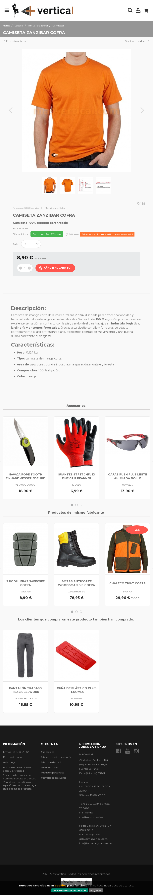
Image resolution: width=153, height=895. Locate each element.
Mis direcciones (49, 767)
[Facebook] (118, 751)
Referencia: (18, 208)
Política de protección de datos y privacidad (17, 769)
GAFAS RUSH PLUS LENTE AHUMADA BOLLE (127, 476)
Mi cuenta (49, 744)
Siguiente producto (136, 41)
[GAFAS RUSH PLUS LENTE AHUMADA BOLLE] (127, 442)
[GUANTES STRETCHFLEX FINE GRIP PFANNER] (76, 442)
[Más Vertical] (42, 10)
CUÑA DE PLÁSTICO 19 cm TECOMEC (76, 690)
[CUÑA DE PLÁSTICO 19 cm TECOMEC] (76, 655)
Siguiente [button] (142, 110)
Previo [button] (10, 110)
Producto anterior (15, 41)
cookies (60, 885)
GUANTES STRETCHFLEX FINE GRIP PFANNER (76, 476)
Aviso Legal (9, 762)
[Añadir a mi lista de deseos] (138, 204)
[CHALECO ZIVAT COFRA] (127, 549)
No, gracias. (96, 890)
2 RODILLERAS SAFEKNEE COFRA (25, 583)
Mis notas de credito (52, 762)
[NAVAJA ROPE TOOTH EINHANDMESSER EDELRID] (25, 442)
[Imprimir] (143, 204)
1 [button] (72, 505)
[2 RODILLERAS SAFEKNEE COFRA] (25, 549)
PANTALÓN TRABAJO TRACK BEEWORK (25, 690)
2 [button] (76, 505)
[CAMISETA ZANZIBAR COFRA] (49, 185)
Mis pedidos (47, 751)
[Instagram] (136, 751)
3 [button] (81, 505)
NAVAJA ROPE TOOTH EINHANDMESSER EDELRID (25, 476)
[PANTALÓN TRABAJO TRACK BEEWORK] (25, 655)
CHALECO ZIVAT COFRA (127, 583)
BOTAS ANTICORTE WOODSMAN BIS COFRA (76, 583)
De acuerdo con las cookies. (69, 890)
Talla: (16, 243)
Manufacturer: (52, 208)
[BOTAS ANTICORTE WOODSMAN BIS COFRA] (76, 549)
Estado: (17, 228)
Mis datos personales (52, 772)
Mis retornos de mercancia (56, 757)
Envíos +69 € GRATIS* (16, 751)
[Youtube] (127, 751)
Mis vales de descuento (53, 777)
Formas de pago (12, 757)
